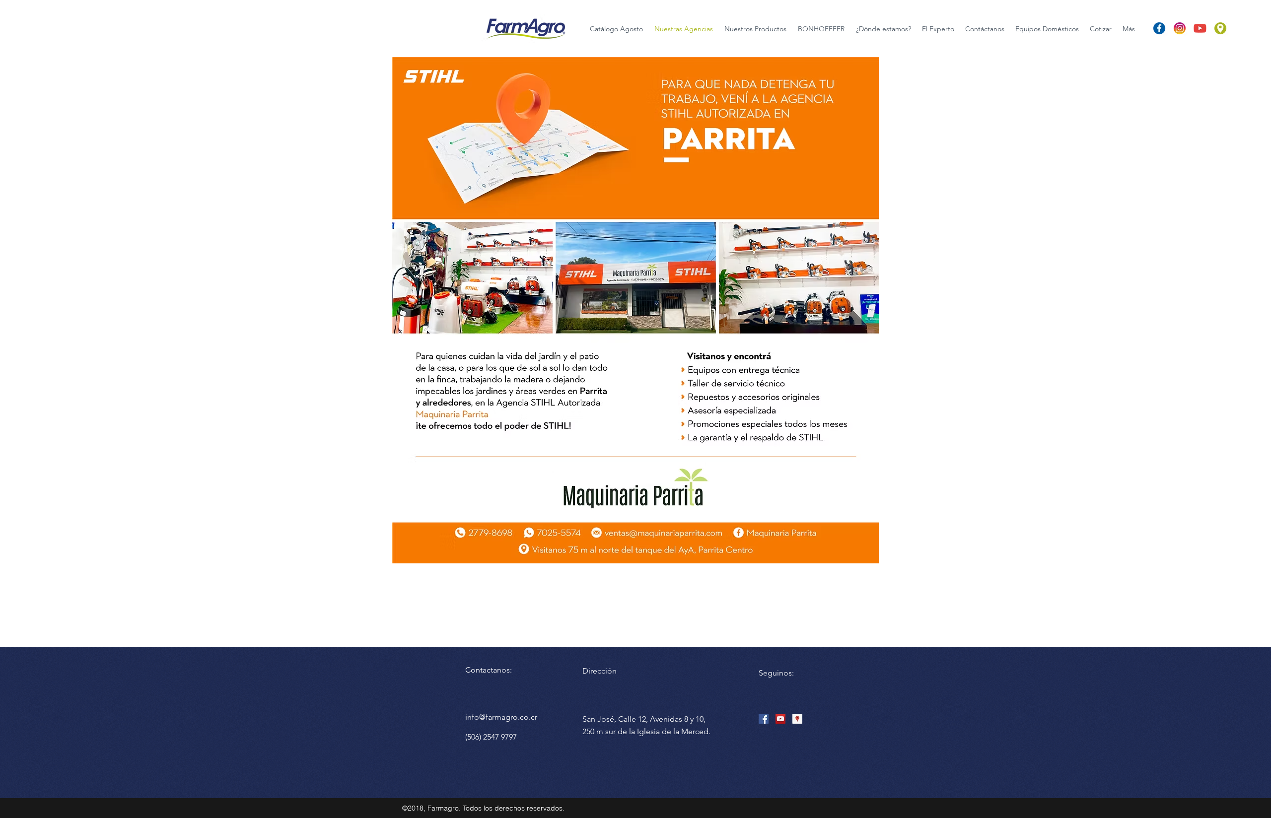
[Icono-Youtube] (1200, 28)
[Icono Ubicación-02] (1220, 28)
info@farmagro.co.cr (501, 717)
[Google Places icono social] (797, 719)
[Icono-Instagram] (1180, 28)
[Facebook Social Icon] (764, 719)
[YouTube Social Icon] (780, 719)
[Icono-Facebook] (1159, 28)
